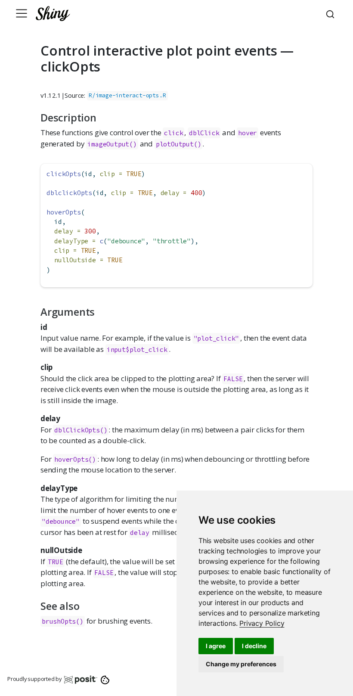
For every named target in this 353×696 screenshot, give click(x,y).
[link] (261, 623)
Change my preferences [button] (241, 664)
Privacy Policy (261, 623)
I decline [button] (254, 645)
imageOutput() (111, 144)
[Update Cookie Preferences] (105, 679)
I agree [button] (216, 645)
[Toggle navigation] (21, 13)
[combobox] (331, 13)
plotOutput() (178, 144)
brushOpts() (63, 621)
